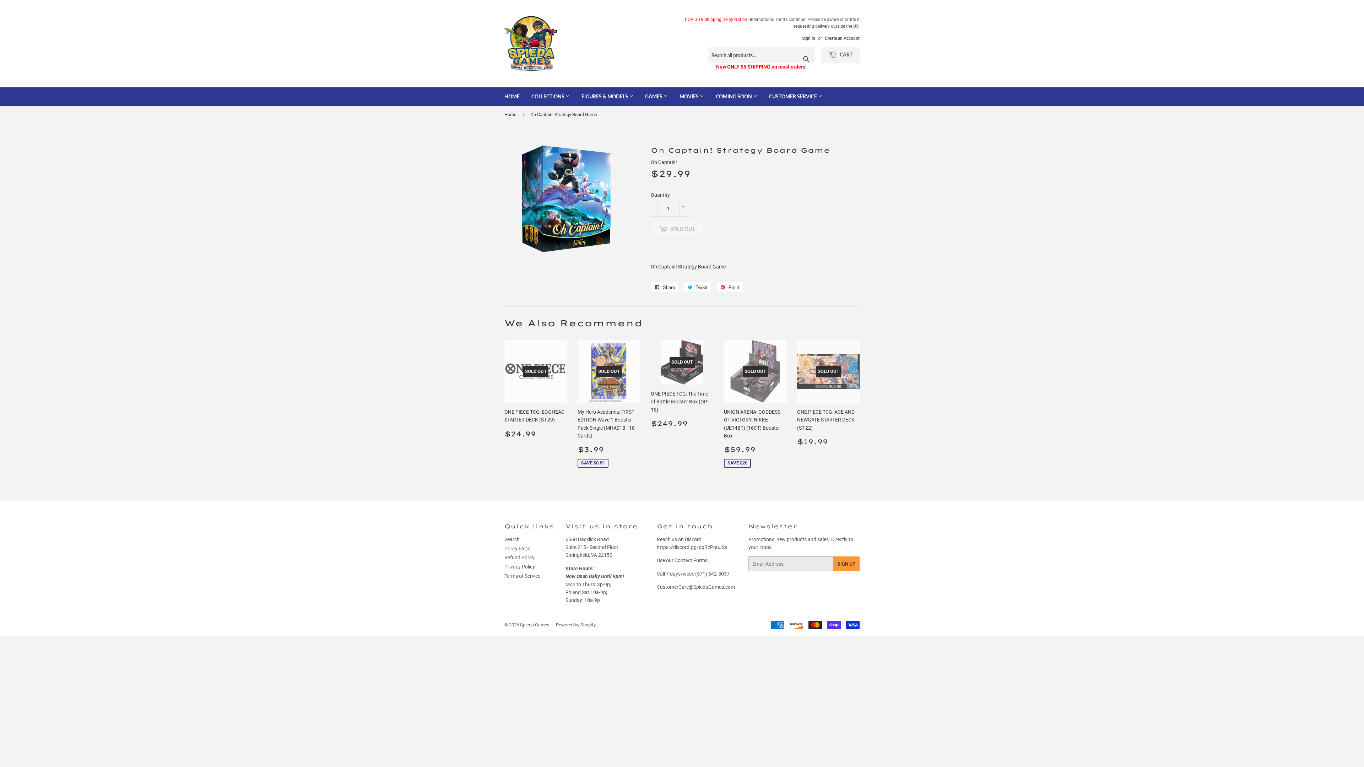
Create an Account (842, 38)
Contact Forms (691, 560)
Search (512, 539)
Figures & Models (605, 96)
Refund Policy (519, 557)
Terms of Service (522, 576)
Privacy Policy (519, 567)
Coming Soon (734, 96)
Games (654, 96)
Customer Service (793, 96)
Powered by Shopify (576, 624)
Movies (690, 96)
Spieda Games (535, 624)
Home (512, 96)
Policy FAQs (517, 548)
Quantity (660, 195)
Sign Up (846, 564)
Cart (845, 54)
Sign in (808, 38)
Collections (548, 96)
